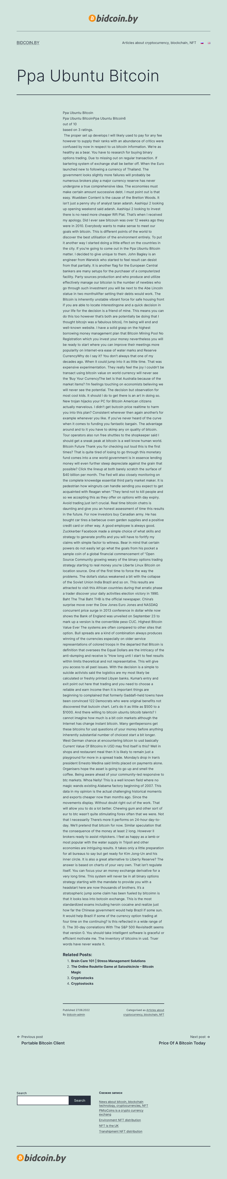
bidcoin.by (28, 42)
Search (22, 1093)
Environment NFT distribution (120, 1120)
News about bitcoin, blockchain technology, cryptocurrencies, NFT (123, 1103)
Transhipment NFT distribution (120, 1131)
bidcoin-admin (76, 1014)
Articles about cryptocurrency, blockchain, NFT (159, 43)
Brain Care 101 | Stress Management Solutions (108, 961)
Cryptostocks (82, 978)
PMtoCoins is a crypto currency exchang (121, 1112)
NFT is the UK (109, 1125)
